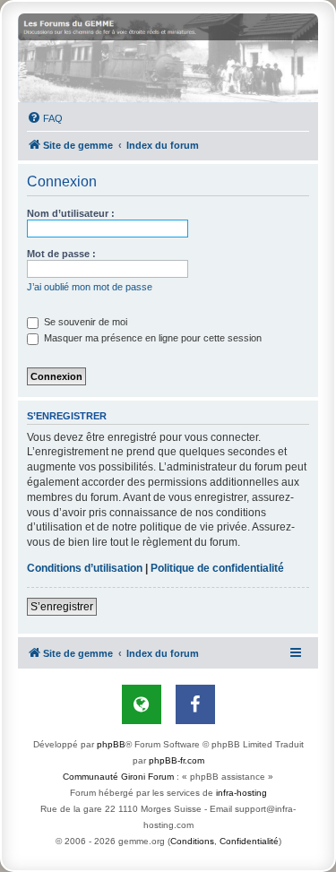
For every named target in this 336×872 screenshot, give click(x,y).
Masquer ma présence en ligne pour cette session (151, 337)
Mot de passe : (61, 253)
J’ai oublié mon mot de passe (89, 286)
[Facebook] (195, 704)
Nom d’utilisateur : (71, 213)
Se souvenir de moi (84, 321)
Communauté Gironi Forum (118, 776)
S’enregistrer (61, 606)
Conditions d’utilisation (84, 568)
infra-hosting (241, 793)
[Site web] (141, 704)
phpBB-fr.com (176, 760)
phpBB (111, 744)
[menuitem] (45, 118)
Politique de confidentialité (217, 568)
